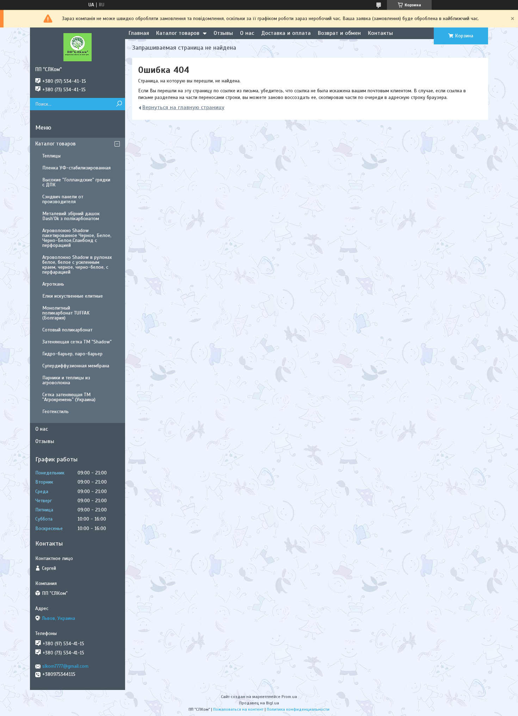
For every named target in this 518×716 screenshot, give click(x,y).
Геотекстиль (55, 412)
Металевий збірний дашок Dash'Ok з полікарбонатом (71, 216)
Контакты (380, 33)
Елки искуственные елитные (72, 296)
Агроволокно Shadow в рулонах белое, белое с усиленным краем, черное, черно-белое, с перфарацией (77, 264)
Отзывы (223, 33)
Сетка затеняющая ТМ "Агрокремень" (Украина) (68, 397)
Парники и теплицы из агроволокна (66, 380)
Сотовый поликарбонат (67, 330)
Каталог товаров (177, 33)
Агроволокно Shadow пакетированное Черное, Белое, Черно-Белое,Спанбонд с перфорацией (76, 238)
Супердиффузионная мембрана (75, 366)
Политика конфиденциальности (298, 709)
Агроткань (53, 284)
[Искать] (119, 104)
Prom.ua (289, 696)
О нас (247, 33)
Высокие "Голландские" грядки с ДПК (76, 182)
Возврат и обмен (339, 33)
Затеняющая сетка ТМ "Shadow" (77, 342)
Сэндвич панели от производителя (62, 199)
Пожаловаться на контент (238, 709)
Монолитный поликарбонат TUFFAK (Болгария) (66, 313)
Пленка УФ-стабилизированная (76, 168)
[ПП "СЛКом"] (77, 47)
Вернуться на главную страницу (183, 107)
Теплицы (51, 156)
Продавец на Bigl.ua (259, 703)
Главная (139, 33)
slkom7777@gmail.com (65, 666)
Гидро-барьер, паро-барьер (72, 354)
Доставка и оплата (286, 33)
